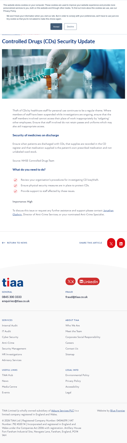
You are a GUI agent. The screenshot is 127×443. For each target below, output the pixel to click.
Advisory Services (11, 360)
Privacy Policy (73, 381)
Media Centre (9, 386)
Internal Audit (10, 325)
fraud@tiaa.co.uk (76, 297)
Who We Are (72, 325)
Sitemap (69, 354)
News (5, 381)
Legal (68, 392)
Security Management (14, 348)
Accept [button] (56, 26)
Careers (69, 343)
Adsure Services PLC (62, 410)
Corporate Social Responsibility (82, 337)
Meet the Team (73, 331)
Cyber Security (10, 337)
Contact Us (71, 348)
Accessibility (72, 386)
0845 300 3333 (11, 297)
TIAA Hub (7, 375)
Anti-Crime (8, 343)
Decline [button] (70, 26)
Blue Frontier (117, 410)
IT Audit (6, 331)
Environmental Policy (77, 375)
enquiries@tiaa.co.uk (16, 301)
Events (6, 392)
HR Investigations (12, 354)
